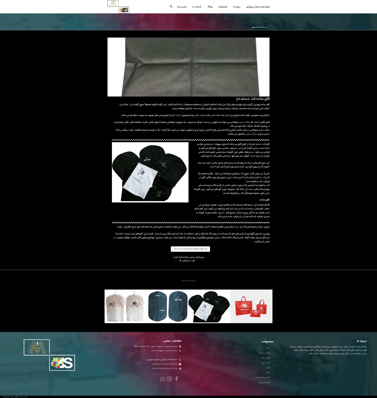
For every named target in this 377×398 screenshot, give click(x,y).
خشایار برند (239, 208)
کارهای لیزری (263, 382)
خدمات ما (196, 7)
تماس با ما (181, 7)
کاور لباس (242, 148)
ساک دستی (244, 122)
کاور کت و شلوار (262, 177)
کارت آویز (175, 115)
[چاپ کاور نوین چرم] (251, 301)
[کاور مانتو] (167, 301)
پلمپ (267, 367)
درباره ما (236, 7)
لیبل (132, 104)
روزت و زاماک (263, 352)
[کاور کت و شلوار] (209, 301)
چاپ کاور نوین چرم (251, 315)
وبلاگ (209, 7)
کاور (177, 233)
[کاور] (188, 66)
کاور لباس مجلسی (125, 315)
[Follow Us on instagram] (169, 379)
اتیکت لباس (199, 115)
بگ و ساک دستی (262, 377)
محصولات (222, 7)
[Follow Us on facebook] (176, 379)
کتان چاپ (265, 357)
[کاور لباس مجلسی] (126, 301)
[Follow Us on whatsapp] (162, 379)
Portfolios (259, 27)
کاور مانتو (248, 177)
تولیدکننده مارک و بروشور (257, 7)
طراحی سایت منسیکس (11, 396)
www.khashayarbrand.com (164, 368)
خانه (266, 27)
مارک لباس (215, 115)
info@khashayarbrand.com (164, 364)
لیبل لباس (229, 115)
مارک (267, 348)
